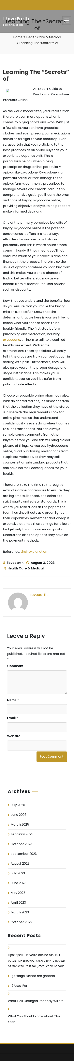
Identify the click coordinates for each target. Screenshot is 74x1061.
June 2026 (18, 814)
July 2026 (18, 805)
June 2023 (18, 883)
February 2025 (22, 834)
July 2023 (18, 873)
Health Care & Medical (43, 37)
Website (13, 736)
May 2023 (18, 893)
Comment (15, 666)
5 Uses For (19, 985)
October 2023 (21, 844)
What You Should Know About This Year (34, 1019)
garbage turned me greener (33, 976)
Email (12, 718)
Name (13, 700)
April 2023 (18, 902)
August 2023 (20, 863)
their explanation (34, 551)
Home (17, 37)
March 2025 (20, 824)
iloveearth (15, 562)
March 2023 (20, 912)
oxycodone (11, 339)
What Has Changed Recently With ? (35, 1001)
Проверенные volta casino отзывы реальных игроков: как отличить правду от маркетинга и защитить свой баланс (37, 960)
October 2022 (21, 922)
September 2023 (24, 853)
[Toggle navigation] (67, 20)
